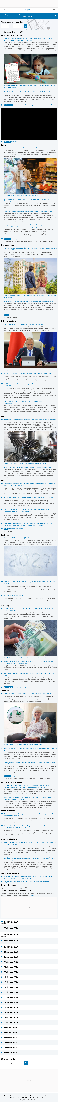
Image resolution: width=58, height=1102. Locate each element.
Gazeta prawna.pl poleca (11, 782)
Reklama (32, 1097)
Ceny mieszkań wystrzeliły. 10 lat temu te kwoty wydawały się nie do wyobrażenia (28, 301)
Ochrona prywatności (16, 1096)
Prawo (4, 480)
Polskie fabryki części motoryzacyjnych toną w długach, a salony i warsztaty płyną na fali (30, 419)
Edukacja (5, 535)
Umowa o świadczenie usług (21, 687)
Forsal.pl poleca (8, 810)
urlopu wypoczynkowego (18, 239)
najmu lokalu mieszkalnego (18, 315)
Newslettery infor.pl (9, 885)
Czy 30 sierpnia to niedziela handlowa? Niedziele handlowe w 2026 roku (25, 148)
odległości (14, 776)
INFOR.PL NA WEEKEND (11, 35)
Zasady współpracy (34, 895)
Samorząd (5, 605)
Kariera (12, 1097)
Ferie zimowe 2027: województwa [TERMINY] (17, 538)
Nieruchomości (7, 245)
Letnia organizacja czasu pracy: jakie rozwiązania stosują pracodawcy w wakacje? (28, 211)
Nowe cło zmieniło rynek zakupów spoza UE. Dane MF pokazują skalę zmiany (27, 467)
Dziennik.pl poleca (9, 839)
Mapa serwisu (41, 1097)
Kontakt (24, 1097)
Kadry (3, 145)
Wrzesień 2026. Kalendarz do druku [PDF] (16, 595)
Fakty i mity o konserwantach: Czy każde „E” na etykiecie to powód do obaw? (27, 882)
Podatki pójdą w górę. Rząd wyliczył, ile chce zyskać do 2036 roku (24, 324)
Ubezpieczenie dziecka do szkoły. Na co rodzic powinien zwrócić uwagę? (35, 105)
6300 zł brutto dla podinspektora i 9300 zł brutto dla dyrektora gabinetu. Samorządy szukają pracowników (29, 657)
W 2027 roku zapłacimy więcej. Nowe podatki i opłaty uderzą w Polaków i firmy (27, 373)
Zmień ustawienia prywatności (33, 1096)
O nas (5, 1096)
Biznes (4, 416)
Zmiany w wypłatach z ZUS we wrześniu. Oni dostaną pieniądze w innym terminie (28, 693)
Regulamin (48, 1096)
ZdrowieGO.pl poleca (10, 873)
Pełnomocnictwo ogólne (15, 528)
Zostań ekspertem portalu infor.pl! (16, 890)
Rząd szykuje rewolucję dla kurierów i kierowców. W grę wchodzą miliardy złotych (28, 497)
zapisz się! (32, 888)
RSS (18, 1097)
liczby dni (14, 142)
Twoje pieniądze (8, 690)
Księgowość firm (8, 321)
